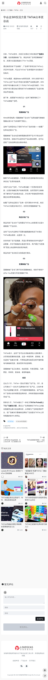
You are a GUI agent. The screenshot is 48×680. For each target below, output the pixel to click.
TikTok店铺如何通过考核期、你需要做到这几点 (12, 525)
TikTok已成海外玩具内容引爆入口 (36, 525)
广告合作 (24, 661)
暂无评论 (8, 584)
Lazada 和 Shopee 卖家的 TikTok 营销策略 (12, 472)
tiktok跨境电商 (8, 118)
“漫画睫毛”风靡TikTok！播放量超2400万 (36, 472)
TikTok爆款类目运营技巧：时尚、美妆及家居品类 (12, 499)
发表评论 (40, 619)
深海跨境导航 (23, 675)
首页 (4, 10)
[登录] (41, 3)
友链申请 (16, 661)
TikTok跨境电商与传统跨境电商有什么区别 (36, 499)
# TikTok (10, 421)
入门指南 (10, 10)
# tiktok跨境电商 (21, 421)
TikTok (16, 10)
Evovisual (37, 675)
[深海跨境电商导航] (24, 3)
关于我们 (32, 661)
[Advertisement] (24, 43)
